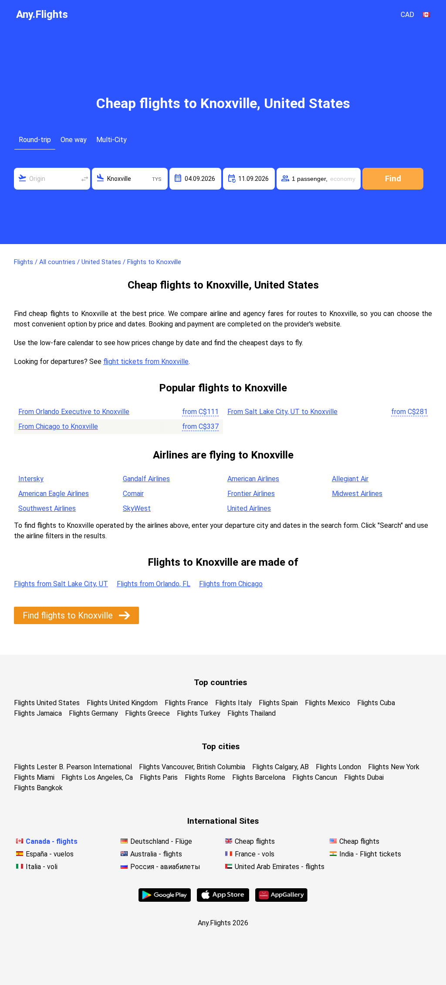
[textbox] (52, 179)
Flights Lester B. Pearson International (73, 767)
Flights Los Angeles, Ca (97, 777)
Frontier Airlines (251, 493)
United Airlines (249, 508)
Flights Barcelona (258, 777)
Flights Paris (159, 777)
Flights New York (393, 767)
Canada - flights (52, 841)
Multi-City (111, 140)
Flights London (338, 767)
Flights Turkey (198, 713)
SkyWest (137, 508)
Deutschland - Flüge (161, 841)
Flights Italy (233, 703)
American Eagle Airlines (53, 493)
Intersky (31, 479)
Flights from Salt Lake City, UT (61, 584)
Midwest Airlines (357, 493)
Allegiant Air (350, 479)
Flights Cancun (314, 777)
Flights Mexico (327, 703)
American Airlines (253, 479)
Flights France (186, 703)
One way (74, 140)
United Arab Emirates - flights (279, 867)
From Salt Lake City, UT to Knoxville (282, 412)
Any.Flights (42, 14)
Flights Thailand (251, 713)
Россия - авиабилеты (165, 867)
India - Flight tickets (370, 854)
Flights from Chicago (231, 584)
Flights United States (47, 703)
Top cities (221, 746)
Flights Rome (205, 777)
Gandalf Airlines (146, 479)
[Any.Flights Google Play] (164, 899)
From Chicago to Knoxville (58, 426)
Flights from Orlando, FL (153, 584)
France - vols (254, 854)
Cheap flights (255, 841)
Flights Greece (147, 713)
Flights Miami (34, 777)
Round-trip (35, 140)
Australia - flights (156, 854)
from (200, 412)
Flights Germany (93, 713)
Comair (133, 493)
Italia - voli (41, 867)
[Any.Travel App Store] (223, 899)
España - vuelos (50, 854)
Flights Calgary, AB (280, 767)
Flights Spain (278, 703)
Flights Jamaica (38, 713)
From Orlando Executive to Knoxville (73, 412)
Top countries (220, 682)
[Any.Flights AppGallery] (281, 899)
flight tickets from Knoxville (146, 361)
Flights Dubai (364, 777)
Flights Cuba (376, 703)
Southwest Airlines (47, 508)
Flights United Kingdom (122, 703)
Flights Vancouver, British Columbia (192, 767)
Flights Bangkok (38, 788)
